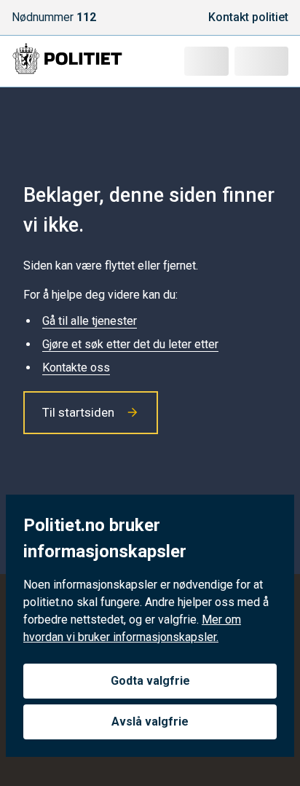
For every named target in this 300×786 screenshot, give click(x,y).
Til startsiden (78, 412)
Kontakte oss (76, 367)
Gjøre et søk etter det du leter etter (130, 344)
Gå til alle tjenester (89, 321)
